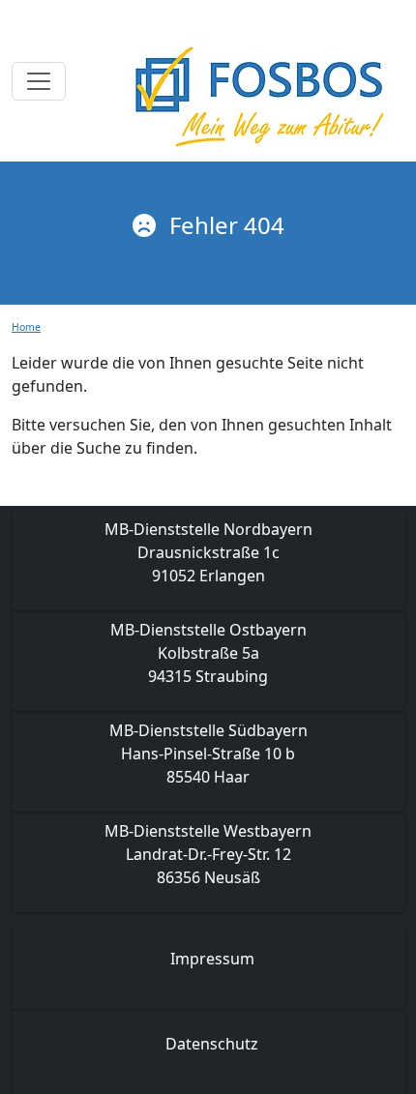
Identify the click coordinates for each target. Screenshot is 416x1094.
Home (26, 327)
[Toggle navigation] (39, 81)
